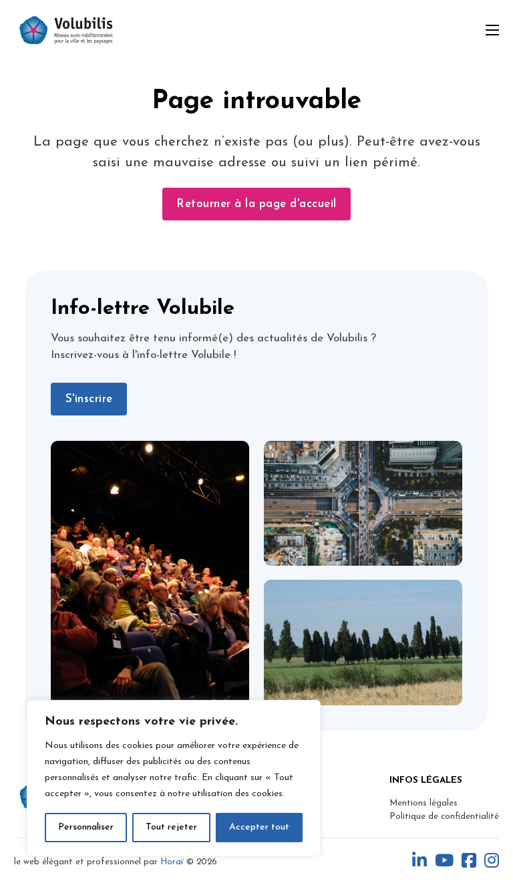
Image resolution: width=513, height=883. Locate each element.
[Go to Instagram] (491, 862)
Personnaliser (86, 827)
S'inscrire (89, 399)
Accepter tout (259, 827)
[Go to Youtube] (444, 862)
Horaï (172, 862)
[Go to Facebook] (469, 862)
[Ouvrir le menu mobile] (492, 30)
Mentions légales (423, 803)
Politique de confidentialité (444, 816)
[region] (174, 778)
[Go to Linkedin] (419, 862)
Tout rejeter (171, 827)
